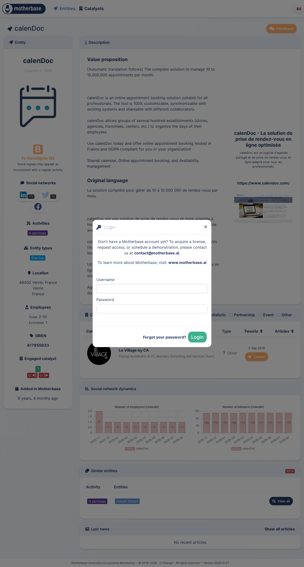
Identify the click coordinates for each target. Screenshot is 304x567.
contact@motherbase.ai (156, 253)
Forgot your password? (164, 337)
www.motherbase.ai (187, 262)
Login (197, 337)
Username (105, 279)
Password (105, 299)
